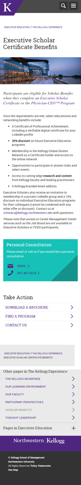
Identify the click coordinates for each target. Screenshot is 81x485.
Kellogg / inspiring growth (29, 446)
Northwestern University (54, 446)
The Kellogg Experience (47, 27)
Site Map (13, 469)
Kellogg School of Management (27, 457)
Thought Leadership (20, 418)
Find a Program (20, 316)
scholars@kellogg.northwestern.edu (27, 213)
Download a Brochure (26, 307)
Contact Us (16, 325)
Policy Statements (41, 465)
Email (21, 266)
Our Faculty (14, 394)
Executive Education (17, 27)
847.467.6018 (26, 273)
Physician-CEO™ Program (53, 102)
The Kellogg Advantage (22, 379)
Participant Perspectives (24, 402)
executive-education (12, 12)
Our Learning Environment (25, 386)
